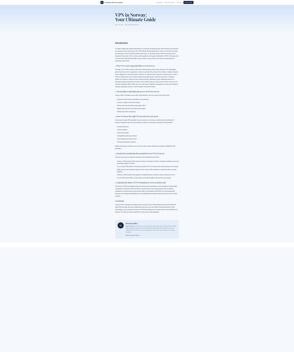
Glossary (179, 2)
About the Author (170, 2)
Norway (152, 53)
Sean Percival (129, 226)
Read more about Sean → (133, 235)
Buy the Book (188, 2)
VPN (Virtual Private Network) (148, 51)
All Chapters (159, 2)
